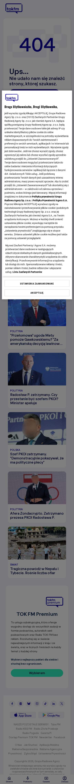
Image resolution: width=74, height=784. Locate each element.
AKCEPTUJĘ (36, 292)
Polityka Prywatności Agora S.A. (50, 200)
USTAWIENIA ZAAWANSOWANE (37, 283)
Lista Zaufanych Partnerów (27, 272)
